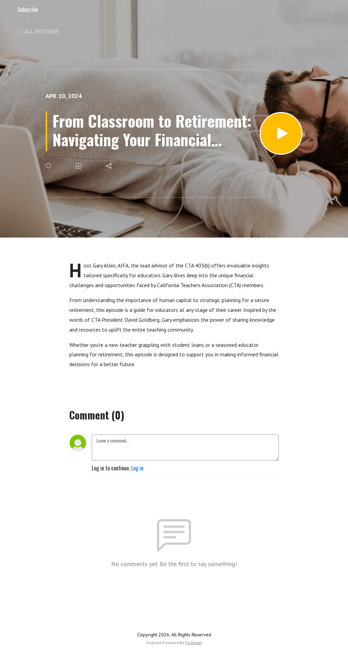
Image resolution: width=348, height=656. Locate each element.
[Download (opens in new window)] (79, 166)
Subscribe (28, 9)
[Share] (109, 166)
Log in (137, 468)
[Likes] (49, 165)
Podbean (193, 642)
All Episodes (41, 31)
